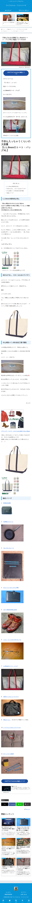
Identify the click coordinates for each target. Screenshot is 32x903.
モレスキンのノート (8, 548)
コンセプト (8, 892)
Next (31, 20)
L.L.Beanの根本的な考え (13, 186)
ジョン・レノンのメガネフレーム (12, 639)
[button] (27, 804)
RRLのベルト (7, 719)
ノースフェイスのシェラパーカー (12, 727)
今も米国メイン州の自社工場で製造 (15, 190)
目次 (14, 183)
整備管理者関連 (8, 894)
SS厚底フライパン (8, 521)
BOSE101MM (7, 503)
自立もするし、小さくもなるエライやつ (16, 188)
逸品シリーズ (10, 193)
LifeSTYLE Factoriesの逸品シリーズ (16, 73)
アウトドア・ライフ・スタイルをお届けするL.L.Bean (15, 431)
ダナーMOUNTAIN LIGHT (10, 609)
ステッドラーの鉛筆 (8, 753)
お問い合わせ (24, 894)
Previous (1, 20)
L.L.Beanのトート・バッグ (10, 666)
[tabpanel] (9, 20)
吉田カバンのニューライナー (11, 696)
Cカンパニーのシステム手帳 (11, 587)
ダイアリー (23, 892)
